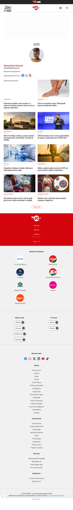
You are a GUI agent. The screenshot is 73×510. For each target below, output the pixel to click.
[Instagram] (30, 359)
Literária (36, 413)
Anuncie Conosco (36, 467)
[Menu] (60, 8)
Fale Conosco (36, 445)
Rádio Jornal (36, 481)
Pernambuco (36, 370)
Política (36, 373)
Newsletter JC (36, 461)
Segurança (36, 391)
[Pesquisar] (67, 8)
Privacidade (36, 429)
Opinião (36, 230)
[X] (34, 359)
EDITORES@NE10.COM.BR (55, 496)
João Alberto (36, 410)
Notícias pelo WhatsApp (36, 458)
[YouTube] (43, 359)
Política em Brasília (36, 385)
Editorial (36, 234)
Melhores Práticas (36, 432)
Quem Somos (36, 423)
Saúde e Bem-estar (36, 394)
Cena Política (36, 382)
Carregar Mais (36, 207)
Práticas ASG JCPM (36, 426)
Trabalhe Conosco (36, 448)
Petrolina (19, 340)
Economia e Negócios (36, 407)
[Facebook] (25, 359)
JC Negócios (36, 388)
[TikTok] (47, 359)
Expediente (36, 442)
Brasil (36, 376)
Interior (54, 328)
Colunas (36, 225)
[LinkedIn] (38, 359)
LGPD (36, 436)
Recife (19, 322)
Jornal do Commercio (36, 478)
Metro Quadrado (36, 404)
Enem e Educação (36, 401)
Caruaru (19, 328)
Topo (34, 241)
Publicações (36, 439)
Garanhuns (19, 334)
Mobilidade (36, 397)
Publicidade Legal (36, 464)
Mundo (36, 379)
